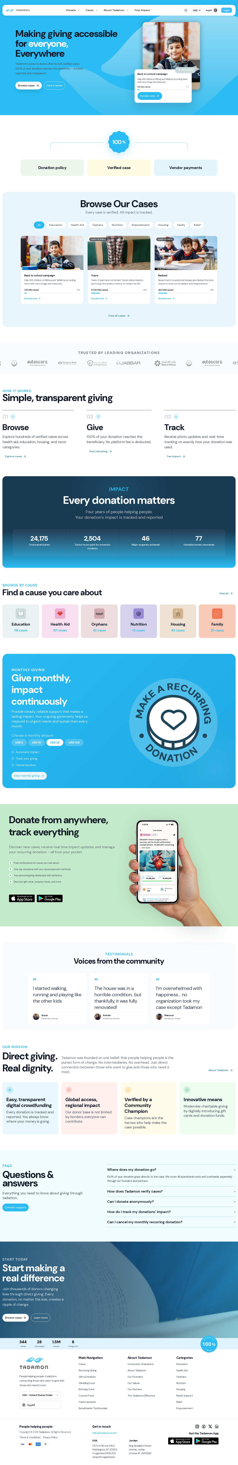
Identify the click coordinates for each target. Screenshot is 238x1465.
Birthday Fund (86, 1389)
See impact (174, 456)
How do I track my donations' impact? (139, 1211)
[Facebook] (204, 1426)
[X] (210, 1426)
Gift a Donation (87, 1376)
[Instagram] (197, 1426)
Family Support (184, 1395)
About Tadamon (114, 10)
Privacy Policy (50, 1437)
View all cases (116, 315)
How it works (54, 85)
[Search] (186, 10)
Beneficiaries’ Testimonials (93, 1408)
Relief (197, 225)
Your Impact (142, 10)
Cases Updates (87, 1402)
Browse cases (26, 85)
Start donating (98, 451)
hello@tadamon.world (104, 1433)
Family (181, 225)
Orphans (97, 225)
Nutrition (117, 225)
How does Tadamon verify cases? (135, 1191)
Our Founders (135, 1376)
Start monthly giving (27, 775)
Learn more (41, 1317)
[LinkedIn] (217, 1426)
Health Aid (77, 225)
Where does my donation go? (131, 1169)
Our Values (134, 1383)
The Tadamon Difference (141, 1395)
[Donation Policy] (209, 1344)
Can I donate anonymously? (130, 1201)
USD (195, 10)
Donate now (147, 96)
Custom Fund (86, 1395)
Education (55, 225)
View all (223, 593)
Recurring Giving (87, 1370)
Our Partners (135, 1389)
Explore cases (13, 456)
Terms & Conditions (29, 1437)
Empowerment (141, 225)
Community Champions (141, 1364)
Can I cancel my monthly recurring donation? (144, 1222)
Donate (71, 10)
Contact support (15, 1207)
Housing (163, 225)
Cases (90, 10)
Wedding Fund (87, 1383)
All (39, 225)
